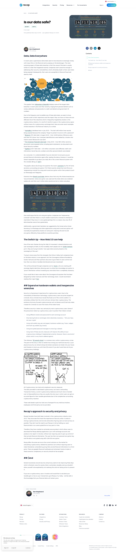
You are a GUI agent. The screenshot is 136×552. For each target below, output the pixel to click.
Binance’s (27, 135)
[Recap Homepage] (25, 5)
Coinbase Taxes (63, 517)
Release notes (23, 524)
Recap (34, 50)
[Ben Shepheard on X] (36, 495)
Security (54, 5)
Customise (28, 548)
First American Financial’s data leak (35, 142)
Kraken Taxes (62, 519)
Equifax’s (27, 149)
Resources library (83, 524)
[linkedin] (95, 48)
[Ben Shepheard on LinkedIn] (34, 495)
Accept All (13, 548)
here (37, 279)
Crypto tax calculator (84, 517)
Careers (101, 519)
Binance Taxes (63, 521)
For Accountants (82, 5)
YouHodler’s (28, 130)
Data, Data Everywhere (93, 57)
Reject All (6, 548)
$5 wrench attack (38, 340)
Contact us (101, 521)
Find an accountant (84, 528)
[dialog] (17, 542)
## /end (90, 70)
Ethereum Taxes (63, 524)
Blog (80, 526)
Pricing (62, 5)
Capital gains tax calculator (86, 519)
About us (101, 517)
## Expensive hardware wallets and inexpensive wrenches (99, 64)
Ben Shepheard (34, 49)
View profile (107, 495)
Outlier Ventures (67, 246)
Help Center (82, 521)
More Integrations (63, 526)
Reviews (22, 521)
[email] (91, 48)
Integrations (46, 5)
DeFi (39, 162)
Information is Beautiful (42, 104)
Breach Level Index (38, 176)
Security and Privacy (44, 521)
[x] (99, 48)
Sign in (101, 5)
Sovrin (56, 266)
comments (61, 166)
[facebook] (87, 48)
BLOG (25, 13)
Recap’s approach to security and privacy (97, 67)
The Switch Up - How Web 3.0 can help (97, 60)
